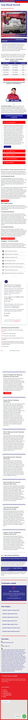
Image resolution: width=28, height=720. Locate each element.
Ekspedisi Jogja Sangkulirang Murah (11, 631)
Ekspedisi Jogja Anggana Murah (10, 624)
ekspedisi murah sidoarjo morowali (9, 652)
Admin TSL (7, 646)
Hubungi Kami (7, 146)
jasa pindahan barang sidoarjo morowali (16, 659)
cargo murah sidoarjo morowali (11, 649)
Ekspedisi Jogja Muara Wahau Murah (11, 627)
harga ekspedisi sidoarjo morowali (14, 653)
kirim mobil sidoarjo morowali (16, 661)
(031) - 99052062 (14, 591)
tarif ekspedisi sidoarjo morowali (17, 667)
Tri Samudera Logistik (8, 39)
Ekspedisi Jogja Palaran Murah (9, 620)
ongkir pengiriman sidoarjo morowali (14, 664)
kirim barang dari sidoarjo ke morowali (9, 660)
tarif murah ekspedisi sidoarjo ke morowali (10, 668)
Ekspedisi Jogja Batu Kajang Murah (10, 610)
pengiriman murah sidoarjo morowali (9, 665)
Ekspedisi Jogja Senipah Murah (9, 613)
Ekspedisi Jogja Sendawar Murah (10, 617)
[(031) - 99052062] (14, 588)
